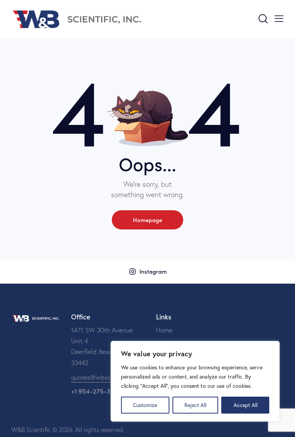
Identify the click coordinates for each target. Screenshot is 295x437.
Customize (145, 405)
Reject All (195, 405)
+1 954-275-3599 (96, 391)
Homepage (147, 220)
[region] (195, 381)
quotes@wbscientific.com (107, 377)
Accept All (245, 405)
